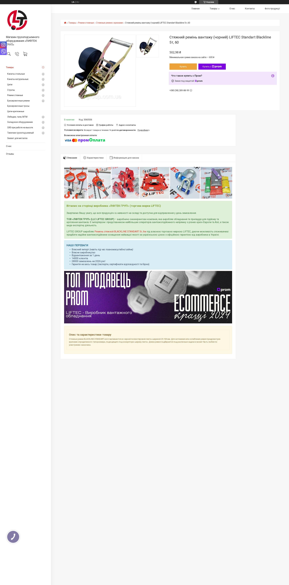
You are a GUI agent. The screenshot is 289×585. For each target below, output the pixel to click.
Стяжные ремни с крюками (109, 23)
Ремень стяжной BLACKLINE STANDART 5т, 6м (120, 231)
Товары (10, 67)
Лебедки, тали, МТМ (17, 117)
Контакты (250, 8)
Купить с (207, 66)
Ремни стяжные (15, 95)
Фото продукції (272, 8)
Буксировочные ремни (18, 100)
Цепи (9, 84)
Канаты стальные (16, 74)
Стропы (11, 90)
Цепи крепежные (15, 111)
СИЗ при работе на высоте (20, 127)
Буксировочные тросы (18, 106)
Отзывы (10, 154)
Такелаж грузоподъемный (20, 133)
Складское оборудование (20, 122)
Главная (196, 8)
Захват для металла (17, 138)
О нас (8, 146)
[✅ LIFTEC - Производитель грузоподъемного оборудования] (25, 20)
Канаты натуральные (17, 79)
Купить (183, 66)
